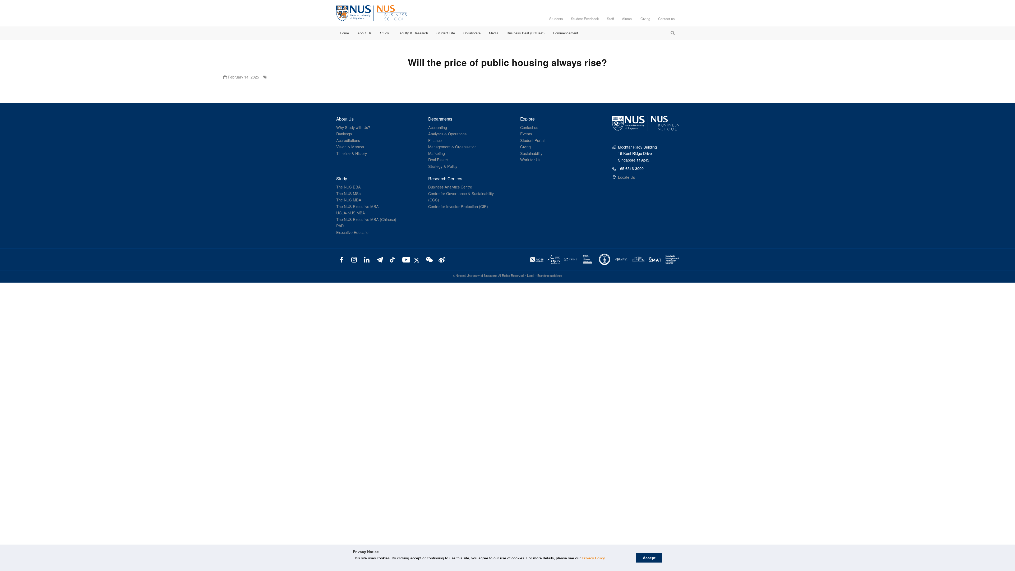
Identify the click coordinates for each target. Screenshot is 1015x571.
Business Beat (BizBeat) (526, 32)
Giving (645, 18)
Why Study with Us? (353, 127)
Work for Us (530, 159)
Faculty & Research (413, 32)
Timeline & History (351, 153)
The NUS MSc (348, 193)
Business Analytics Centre (450, 187)
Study (384, 32)
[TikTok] (392, 259)
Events (526, 133)
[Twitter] (417, 259)
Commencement (565, 32)
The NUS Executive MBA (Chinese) (366, 219)
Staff (610, 18)
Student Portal (532, 140)
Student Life (445, 32)
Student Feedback (585, 18)
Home (344, 32)
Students (556, 18)
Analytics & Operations (447, 133)
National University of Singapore (476, 275)
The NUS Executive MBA (357, 206)
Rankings (344, 133)
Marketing (436, 153)
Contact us (666, 18)
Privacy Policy (593, 558)
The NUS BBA (348, 187)
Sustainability (531, 153)
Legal (530, 275)
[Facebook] (341, 259)
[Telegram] (379, 259)
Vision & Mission (350, 146)
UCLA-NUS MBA (350, 212)
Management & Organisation (452, 146)
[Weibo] (441, 259)
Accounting (437, 127)
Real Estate (438, 159)
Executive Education (353, 232)
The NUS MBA (348, 199)
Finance (435, 140)
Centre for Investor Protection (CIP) (458, 206)
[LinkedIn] (367, 259)
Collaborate (472, 32)
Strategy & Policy (442, 166)
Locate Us (626, 177)
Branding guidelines (549, 275)
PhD (340, 225)
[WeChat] (428, 259)
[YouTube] (405, 259)
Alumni (627, 18)
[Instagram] (354, 259)
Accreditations (348, 140)
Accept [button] (649, 558)
